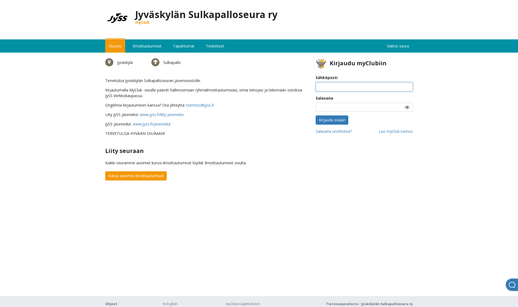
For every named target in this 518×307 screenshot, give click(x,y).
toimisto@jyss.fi (200, 105)
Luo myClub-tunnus (396, 131)
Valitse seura (398, 46)
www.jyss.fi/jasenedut (152, 124)
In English (170, 304)
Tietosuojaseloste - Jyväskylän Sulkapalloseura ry (369, 304)
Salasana (324, 98)
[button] (407, 107)
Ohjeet (111, 304)
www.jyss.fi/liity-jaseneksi (162, 114)
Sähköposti (327, 77)
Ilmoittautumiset (147, 46)
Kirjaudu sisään (332, 119)
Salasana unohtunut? (334, 131)
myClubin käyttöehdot (243, 304)
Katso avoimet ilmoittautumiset (136, 175)
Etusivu (115, 46)
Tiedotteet (215, 46)
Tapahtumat (184, 46)
